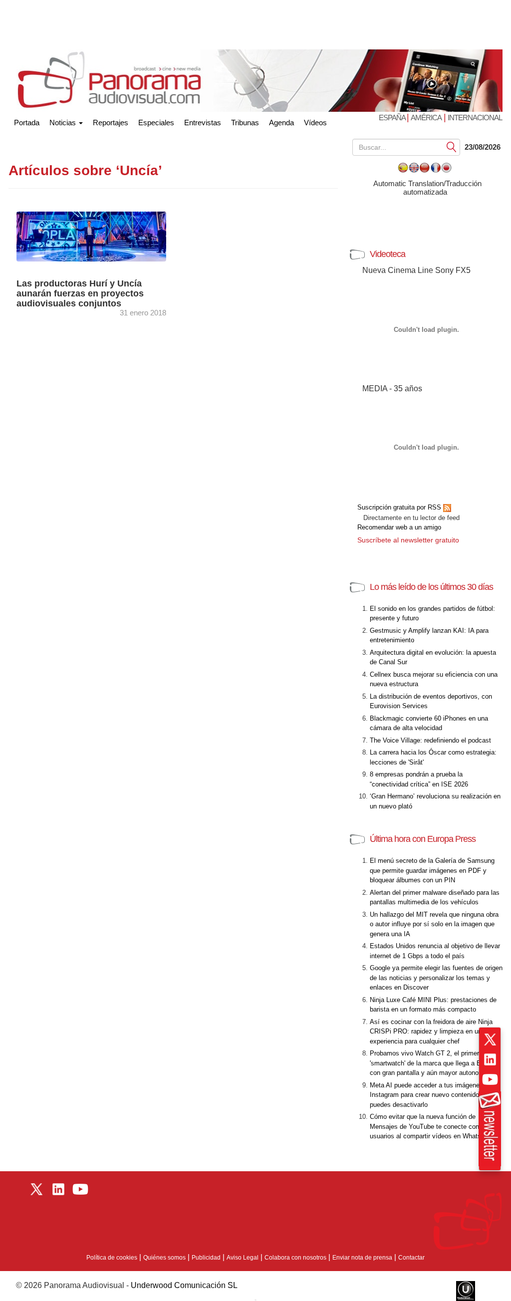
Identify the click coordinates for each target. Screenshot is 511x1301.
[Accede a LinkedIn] (490, 1059)
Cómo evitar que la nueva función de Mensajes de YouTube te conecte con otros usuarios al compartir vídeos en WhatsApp (433, 1126)
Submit (452, 146)
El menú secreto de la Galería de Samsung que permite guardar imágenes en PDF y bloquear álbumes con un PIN (432, 870)
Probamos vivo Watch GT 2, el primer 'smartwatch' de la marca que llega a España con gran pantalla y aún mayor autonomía (434, 1062)
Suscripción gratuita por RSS (400, 507)
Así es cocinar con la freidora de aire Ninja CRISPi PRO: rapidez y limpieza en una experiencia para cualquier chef (431, 1031)
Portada (26, 120)
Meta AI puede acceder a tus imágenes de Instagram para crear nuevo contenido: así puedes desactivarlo (431, 1094)
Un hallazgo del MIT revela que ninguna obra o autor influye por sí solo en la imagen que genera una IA (434, 924)
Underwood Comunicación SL (184, 1285)
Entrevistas (202, 122)
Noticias (63, 122)
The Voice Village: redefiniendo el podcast (430, 740)
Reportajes (110, 122)
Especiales (156, 122)
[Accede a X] (490, 1039)
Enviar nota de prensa (362, 1257)
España (393, 117)
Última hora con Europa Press (423, 839)
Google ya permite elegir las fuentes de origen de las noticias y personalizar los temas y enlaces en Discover (436, 977)
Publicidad (206, 1257)
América (426, 117)
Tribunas (245, 122)
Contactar (411, 1257)
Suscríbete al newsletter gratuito (408, 540)
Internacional (475, 117)
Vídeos (315, 122)
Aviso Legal (242, 1257)
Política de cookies (111, 1257)
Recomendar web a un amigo (399, 527)
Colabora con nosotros (295, 1257)
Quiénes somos (164, 1257)
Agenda (281, 122)
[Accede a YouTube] (490, 1079)
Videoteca (387, 254)
